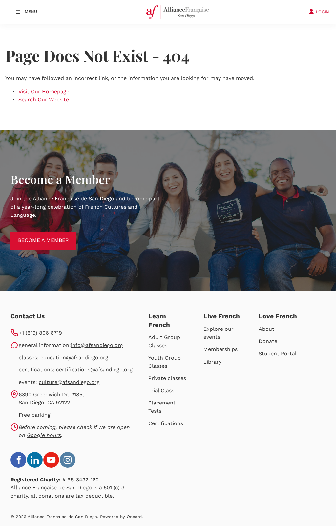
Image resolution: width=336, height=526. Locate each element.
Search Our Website (43, 99)
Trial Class (161, 390)
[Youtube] (51, 460)
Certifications (165, 423)
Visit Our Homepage (43, 91)
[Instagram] (67, 460)
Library (212, 362)
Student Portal (278, 353)
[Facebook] (18, 460)
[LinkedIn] (35, 460)
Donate (268, 341)
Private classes (167, 378)
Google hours (44, 435)
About (266, 329)
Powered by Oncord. (121, 516)
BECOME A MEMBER (35, 235)
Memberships (220, 349)
